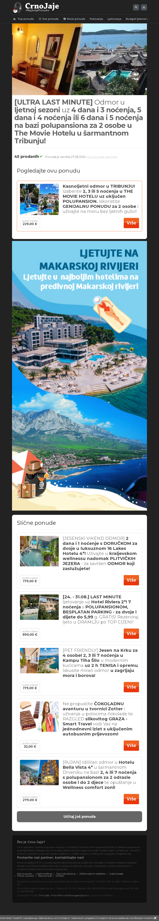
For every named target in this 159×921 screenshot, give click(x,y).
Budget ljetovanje (138, 18)
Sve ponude (49, 19)
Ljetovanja (114, 18)
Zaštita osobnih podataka (92, 873)
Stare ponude (45, 876)
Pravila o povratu (25, 876)
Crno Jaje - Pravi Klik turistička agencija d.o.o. (64, 895)
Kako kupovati (24, 873)
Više (131, 222)
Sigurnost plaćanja (65, 873)
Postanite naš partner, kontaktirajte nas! (50, 857)
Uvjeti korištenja (44, 873)
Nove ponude (74, 19)
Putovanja (96, 18)
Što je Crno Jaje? (31, 842)
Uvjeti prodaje (116, 873)
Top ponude (23, 19)
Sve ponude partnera (102, 157)
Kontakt (60, 876)
